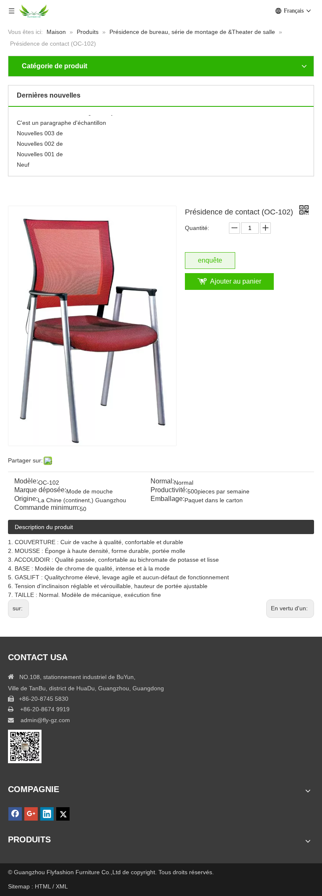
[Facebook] (15, 814)
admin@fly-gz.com (45, 720)
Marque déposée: (40, 490)
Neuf (23, 161)
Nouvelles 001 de (40, 151)
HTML (43, 886)
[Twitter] (63, 814)
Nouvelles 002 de (40, 140)
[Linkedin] (47, 814)
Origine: (26, 499)
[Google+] (31, 814)
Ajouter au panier (235, 281)
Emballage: (167, 499)
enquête (210, 260)
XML (62, 886)
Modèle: (26, 481)
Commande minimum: (47, 508)
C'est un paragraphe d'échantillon (61, 119)
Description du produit (44, 527)
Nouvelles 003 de (40, 130)
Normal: (162, 481)
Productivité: (169, 490)
